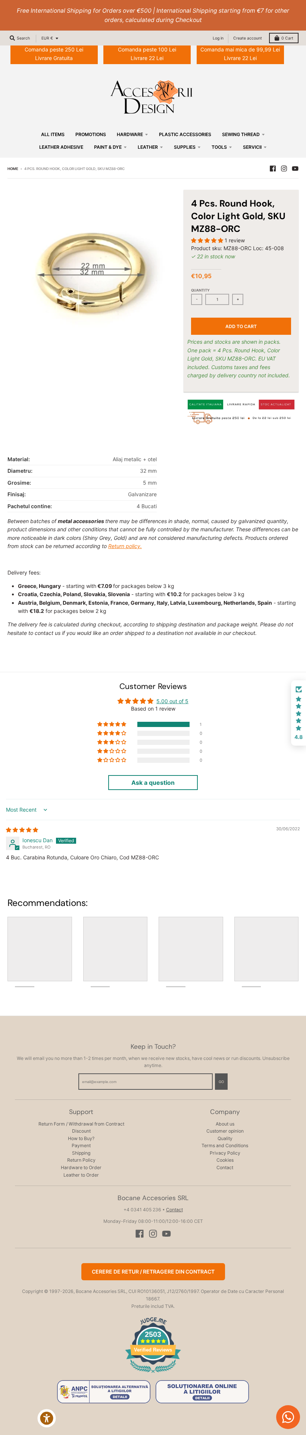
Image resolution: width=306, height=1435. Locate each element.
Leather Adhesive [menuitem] (61, 147)
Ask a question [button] (153, 782)
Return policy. (125, 546)
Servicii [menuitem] (252, 147)
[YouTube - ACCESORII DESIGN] (295, 168)
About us (225, 1124)
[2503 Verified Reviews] (153, 1374)
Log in (218, 38)
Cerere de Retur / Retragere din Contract (153, 1271)
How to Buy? (81, 1138)
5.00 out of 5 (172, 701)
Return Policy (81, 1160)
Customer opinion (225, 1131)
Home (12, 169)
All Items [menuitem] (53, 134)
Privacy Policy (225, 1153)
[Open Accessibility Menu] (46, 1418)
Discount (81, 1131)
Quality (225, 1138)
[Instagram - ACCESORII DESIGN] (284, 168)
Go (221, 1082)
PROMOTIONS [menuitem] (90, 134)
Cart (287, 38)
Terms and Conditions (225, 1145)
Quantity (200, 290)
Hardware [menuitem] (130, 134)
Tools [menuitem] (219, 147)
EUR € (47, 38)
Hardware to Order (81, 1167)
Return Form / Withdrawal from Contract (81, 1124)
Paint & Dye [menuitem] (108, 147)
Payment (81, 1145)
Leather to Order (81, 1175)
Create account (247, 38)
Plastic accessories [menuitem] (185, 134)
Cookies (225, 1160)
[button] (208, 240)
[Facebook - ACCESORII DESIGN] (272, 168)
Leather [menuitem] (148, 147)
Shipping (81, 1153)
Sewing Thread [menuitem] (241, 134)
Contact (224, 1167)
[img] (22, 830)
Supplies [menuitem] (185, 147)
